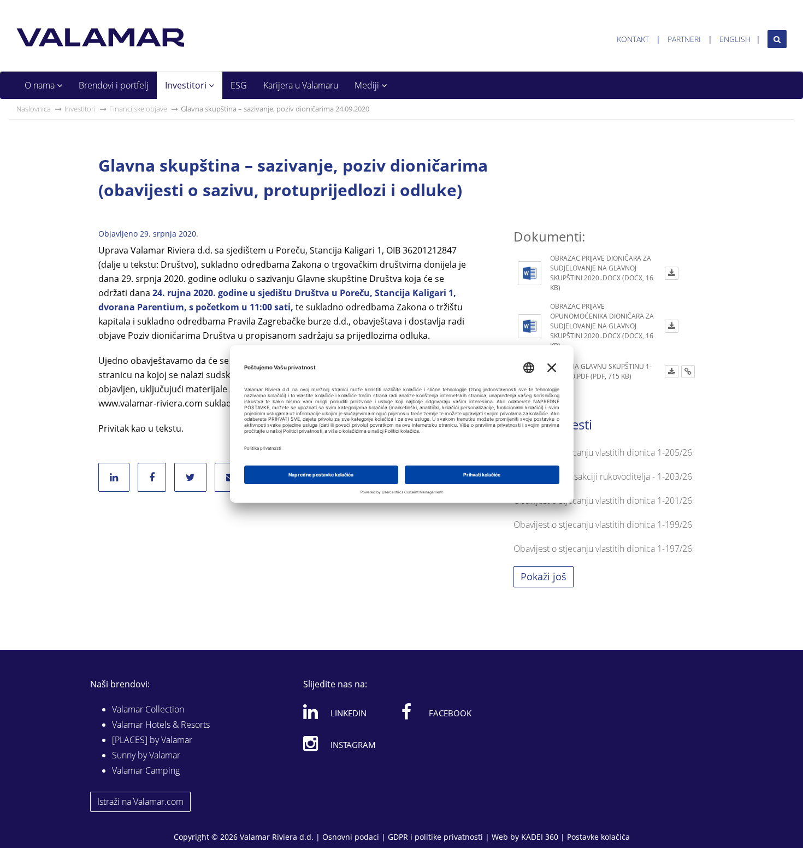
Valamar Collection (148, 709)
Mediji (368, 85)
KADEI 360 (539, 837)
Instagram (353, 744)
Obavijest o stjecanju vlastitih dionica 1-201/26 (602, 500)
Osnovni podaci (350, 837)
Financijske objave (138, 109)
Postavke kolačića (598, 837)
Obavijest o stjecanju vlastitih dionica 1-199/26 (602, 525)
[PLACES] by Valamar (152, 740)
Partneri (684, 39)
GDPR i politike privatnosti (435, 837)
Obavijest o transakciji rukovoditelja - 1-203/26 (602, 476)
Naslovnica (33, 109)
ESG (239, 85)
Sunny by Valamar (146, 755)
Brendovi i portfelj (114, 85)
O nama (41, 85)
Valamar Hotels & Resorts (161, 725)
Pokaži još (543, 576)
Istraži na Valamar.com (140, 802)
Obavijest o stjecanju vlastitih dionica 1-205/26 (602, 452)
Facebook (450, 713)
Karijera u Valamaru (300, 85)
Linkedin (348, 713)
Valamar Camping (146, 770)
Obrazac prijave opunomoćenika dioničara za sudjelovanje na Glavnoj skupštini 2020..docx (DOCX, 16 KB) (602, 326)
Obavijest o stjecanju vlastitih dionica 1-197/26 (602, 549)
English (735, 39)
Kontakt (633, 39)
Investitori (187, 85)
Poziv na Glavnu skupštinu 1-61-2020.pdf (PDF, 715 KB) (601, 371)
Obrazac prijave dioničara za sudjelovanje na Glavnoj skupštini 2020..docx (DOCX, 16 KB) (601, 273)
